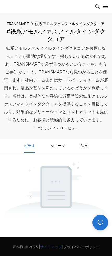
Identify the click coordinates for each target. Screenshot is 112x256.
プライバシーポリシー (81, 246)
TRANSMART (18, 23)
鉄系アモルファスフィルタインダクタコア (69, 23)
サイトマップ (51, 246)
